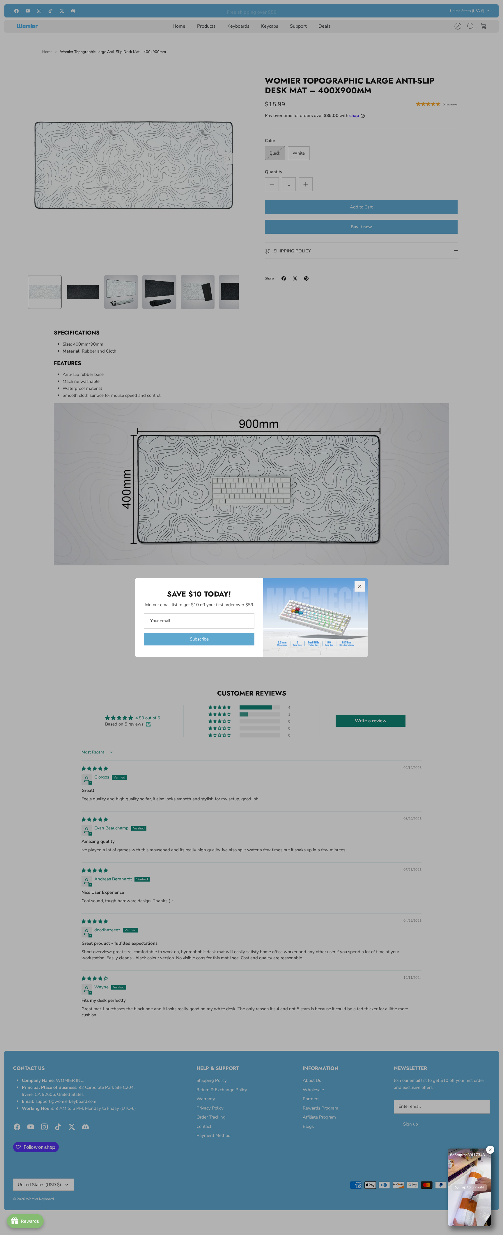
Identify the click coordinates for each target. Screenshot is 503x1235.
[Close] (360, 586)
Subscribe (199, 639)
